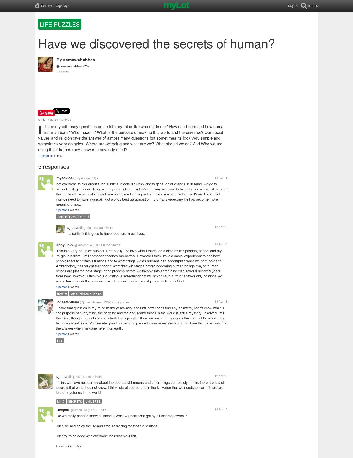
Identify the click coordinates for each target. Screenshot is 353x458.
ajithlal (73, 227)
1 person (44, 155)
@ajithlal (85, 227)
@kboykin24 (83, 245)
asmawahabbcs (79, 60)
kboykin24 (64, 244)
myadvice (64, 178)
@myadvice (81, 178)
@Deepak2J (78, 410)
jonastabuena (67, 302)
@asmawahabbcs (69, 66)
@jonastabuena (91, 302)
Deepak (62, 409)
